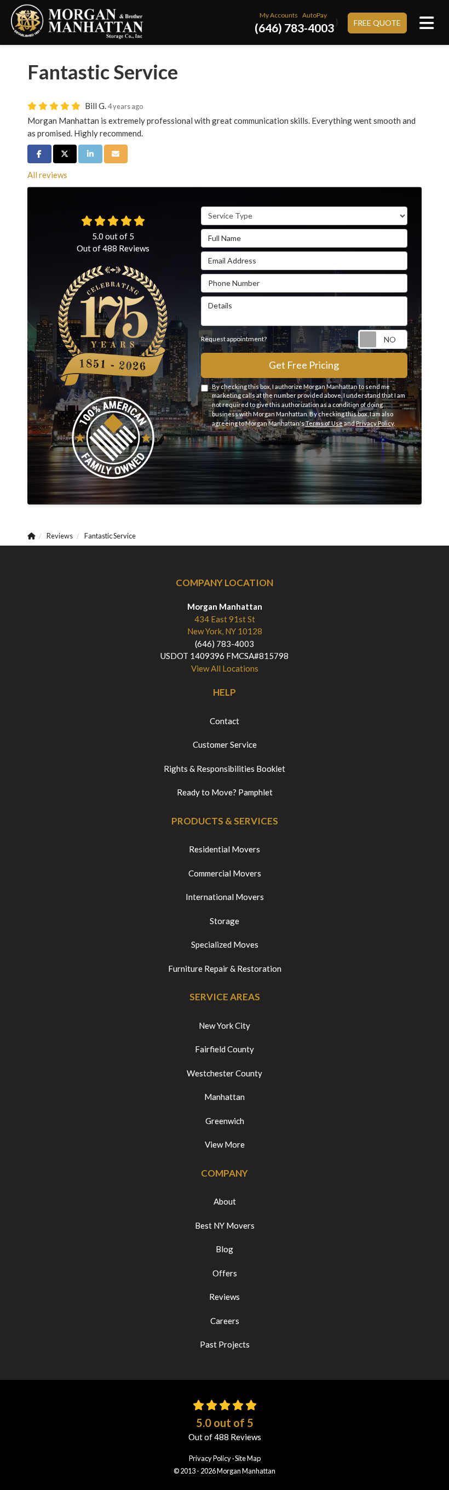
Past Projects (225, 1344)
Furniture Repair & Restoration (224, 968)
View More (225, 1144)
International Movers (225, 897)
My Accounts (279, 15)
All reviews (47, 175)
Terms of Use (324, 423)
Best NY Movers (225, 1225)
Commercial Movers (224, 873)
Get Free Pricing (304, 365)
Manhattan (224, 1097)
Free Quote (377, 22)
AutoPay (314, 15)
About (225, 1201)
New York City (224, 1025)
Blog (224, 1249)
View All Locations (224, 668)
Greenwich (224, 1121)
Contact (224, 721)
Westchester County (224, 1073)
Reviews (224, 1297)
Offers (224, 1273)
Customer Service (225, 744)
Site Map (248, 1458)
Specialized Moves (224, 944)
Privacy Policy (375, 423)
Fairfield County (224, 1049)
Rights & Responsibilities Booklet (224, 768)
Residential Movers (224, 849)
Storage (224, 921)
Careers (224, 1321)
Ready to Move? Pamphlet (225, 792)
